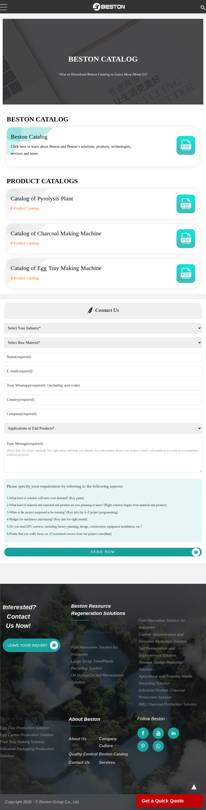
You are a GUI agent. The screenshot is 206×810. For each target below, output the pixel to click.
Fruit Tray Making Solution (22, 742)
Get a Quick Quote (163, 801)
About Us (77, 738)
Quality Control (83, 754)
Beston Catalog (113, 754)
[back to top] (194, 787)
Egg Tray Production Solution (24, 728)
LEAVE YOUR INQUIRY (27, 645)
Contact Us (79, 762)
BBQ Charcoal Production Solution (168, 704)
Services (107, 762)
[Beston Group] (109, 6)
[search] (203, 7)
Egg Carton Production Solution (26, 735)
